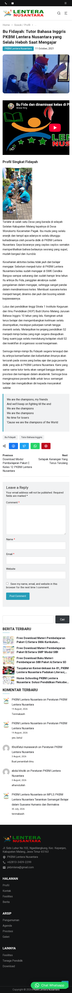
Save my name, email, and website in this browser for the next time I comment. (31, 585)
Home (6, 25)
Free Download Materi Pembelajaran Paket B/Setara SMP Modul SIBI (41, 650)
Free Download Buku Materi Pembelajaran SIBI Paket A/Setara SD (41, 660)
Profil (6, 885)
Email (10, 554)
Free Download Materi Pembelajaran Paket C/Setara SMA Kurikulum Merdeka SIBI (41, 640)
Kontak (7, 891)
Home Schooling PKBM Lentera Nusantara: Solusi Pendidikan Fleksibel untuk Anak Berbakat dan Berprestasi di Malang (43, 680)
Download (9, 966)
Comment (13, 502)
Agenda (7, 926)
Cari (62, 620)
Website (10, 569)
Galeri (6, 937)
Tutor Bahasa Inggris (31, 437)
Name (10, 539)
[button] (50, 985)
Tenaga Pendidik (13, 961)
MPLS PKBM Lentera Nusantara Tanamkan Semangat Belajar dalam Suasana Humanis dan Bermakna (40, 800)
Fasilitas (8, 896)
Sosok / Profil (22, 25)
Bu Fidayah (10, 437)
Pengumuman (11, 920)
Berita (6, 902)
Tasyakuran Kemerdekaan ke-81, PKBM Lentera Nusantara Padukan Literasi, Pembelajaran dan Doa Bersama (43, 670)
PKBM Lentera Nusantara (18, 48)
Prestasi (8, 931)
